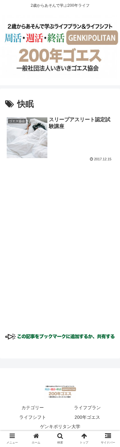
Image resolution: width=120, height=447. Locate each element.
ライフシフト (32, 417)
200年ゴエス (87, 417)
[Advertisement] (60, 252)
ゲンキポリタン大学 (60, 426)
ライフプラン (87, 407)
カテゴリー (32, 407)
